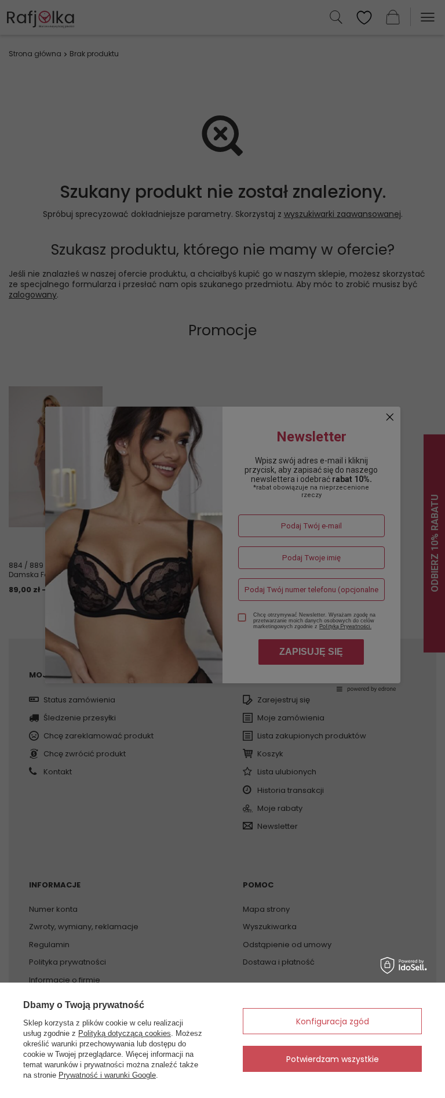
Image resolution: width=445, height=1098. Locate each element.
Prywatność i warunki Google (107, 1075)
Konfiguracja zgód (332, 1021)
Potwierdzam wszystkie (332, 1059)
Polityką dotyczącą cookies (124, 1033)
